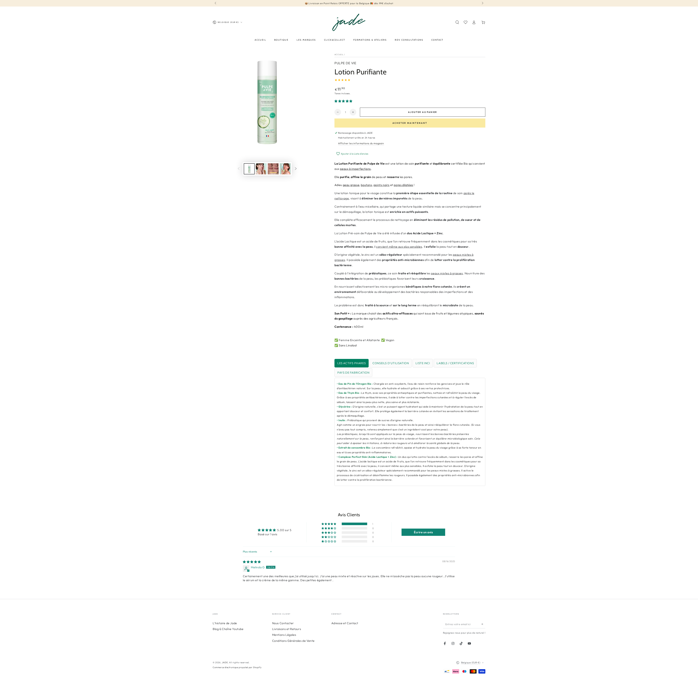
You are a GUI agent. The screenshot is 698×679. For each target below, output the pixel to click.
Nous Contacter (283, 623)
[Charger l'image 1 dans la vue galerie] (249, 168)
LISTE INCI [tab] (423, 363)
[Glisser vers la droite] (482, 3)
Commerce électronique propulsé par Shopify (237, 667)
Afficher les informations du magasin (361, 143)
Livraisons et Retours (286, 629)
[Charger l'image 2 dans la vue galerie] (261, 168)
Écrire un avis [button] (423, 532)
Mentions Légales (284, 635)
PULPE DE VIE (345, 63)
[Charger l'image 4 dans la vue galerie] (285, 168)
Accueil (339, 54)
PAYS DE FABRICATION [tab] (353, 372)
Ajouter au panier (422, 112)
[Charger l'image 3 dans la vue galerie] (273, 168)
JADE (225, 662)
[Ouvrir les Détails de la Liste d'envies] (465, 22)
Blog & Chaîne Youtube (228, 629)
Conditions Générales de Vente (293, 641)
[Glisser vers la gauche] (216, 3)
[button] (457, 22)
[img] (252, 562)
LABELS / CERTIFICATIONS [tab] (455, 363)
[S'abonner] (483, 624)
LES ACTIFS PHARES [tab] (351, 363)
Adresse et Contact (344, 623)
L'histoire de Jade (225, 623)
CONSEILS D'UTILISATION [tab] (390, 363)
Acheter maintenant (409, 123)
